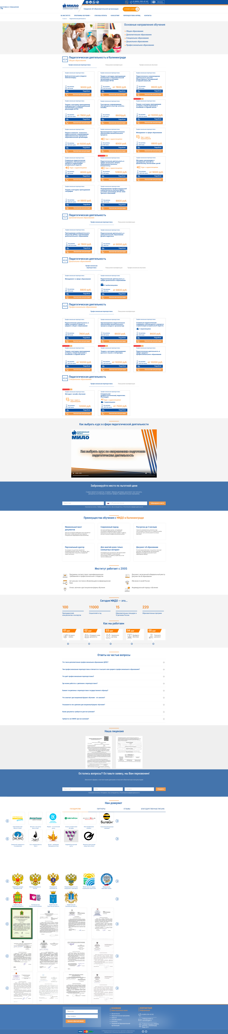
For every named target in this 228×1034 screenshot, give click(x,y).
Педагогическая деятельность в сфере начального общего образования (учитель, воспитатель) (112, 163)
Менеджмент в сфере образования (149, 132)
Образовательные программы (121, 1016)
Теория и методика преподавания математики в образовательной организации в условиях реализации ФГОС (112, 78)
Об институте (65, 15)
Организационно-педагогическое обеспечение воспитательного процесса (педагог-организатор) (113, 324)
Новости (114, 1017)
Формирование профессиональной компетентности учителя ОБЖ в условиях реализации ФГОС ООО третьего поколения (114, 191)
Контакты (147, 15)
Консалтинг (115, 15)
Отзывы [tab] (127, 809)
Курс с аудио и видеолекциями (146, 138)
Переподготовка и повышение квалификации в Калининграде (118, 1032)
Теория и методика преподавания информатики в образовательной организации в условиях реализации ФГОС (77, 107)
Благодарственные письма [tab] (152, 809)
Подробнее (86, 91)
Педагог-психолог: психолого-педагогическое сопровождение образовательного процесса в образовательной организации (77, 135)
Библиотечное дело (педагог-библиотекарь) (76, 76)
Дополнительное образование (139, 35)
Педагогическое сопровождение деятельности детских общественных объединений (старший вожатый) (148, 78)
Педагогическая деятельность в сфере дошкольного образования (113, 279)
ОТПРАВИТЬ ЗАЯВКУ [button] (129, 9)
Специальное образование (137, 38)
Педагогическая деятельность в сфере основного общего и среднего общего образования (77, 324)
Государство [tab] (75, 809)
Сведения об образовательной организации (101, 9)
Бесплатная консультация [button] (81, 94)
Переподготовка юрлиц (131, 15)
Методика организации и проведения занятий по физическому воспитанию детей (148, 162)
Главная (64, 18)
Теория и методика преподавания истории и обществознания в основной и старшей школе (148, 105)
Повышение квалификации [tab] (113, 65)
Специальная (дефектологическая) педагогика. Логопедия (113, 395)
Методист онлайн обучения (75, 394)
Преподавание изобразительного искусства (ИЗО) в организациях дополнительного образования (77, 234)
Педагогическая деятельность (77, 18)
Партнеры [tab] (101, 809)
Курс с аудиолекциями (113, 139)
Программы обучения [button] (82, 15)
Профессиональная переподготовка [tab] (80, 65)
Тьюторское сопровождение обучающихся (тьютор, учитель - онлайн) (112, 106)
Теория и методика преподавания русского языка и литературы (113, 352)
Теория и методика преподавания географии (77, 190)
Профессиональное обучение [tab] (148, 65)
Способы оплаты (100, 15)
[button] (67, 94)
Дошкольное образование (137, 42)
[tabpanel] (114, 141)
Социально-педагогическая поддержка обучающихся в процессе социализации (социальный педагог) (75, 163)
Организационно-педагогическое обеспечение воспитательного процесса (112, 133)
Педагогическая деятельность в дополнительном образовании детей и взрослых (112, 234)
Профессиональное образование (140, 45)
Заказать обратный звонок (76, 1021)
